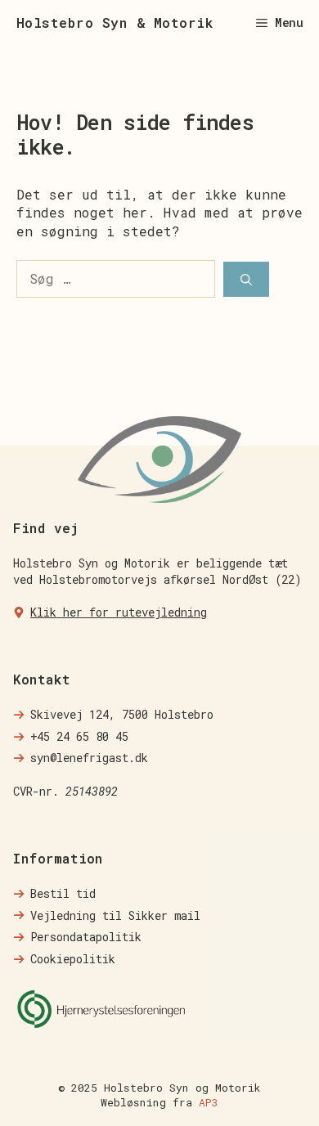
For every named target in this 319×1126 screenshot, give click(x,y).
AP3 (208, 1102)
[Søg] (246, 279)
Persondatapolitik (86, 936)
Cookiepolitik (72, 959)
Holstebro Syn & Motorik (114, 22)
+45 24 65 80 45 (79, 736)
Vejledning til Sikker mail (115, 915)
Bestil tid (63, 893)
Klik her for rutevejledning (118, 612)
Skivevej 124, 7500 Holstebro (121, 714)
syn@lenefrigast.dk (89, 757)
